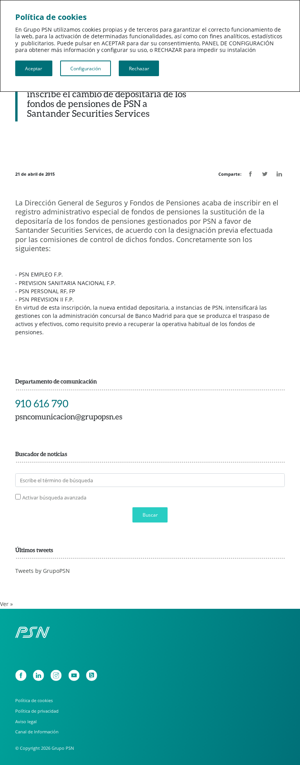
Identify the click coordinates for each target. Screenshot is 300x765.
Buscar (150, 515)
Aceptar (33, 68)
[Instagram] (56, 675)
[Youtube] (74, 675)
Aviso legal (26, 721)
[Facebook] (21, 675)
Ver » (6, 604)
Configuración (85, 68)
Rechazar (139, 68)
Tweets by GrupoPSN (42, 570)
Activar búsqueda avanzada (54, 497)
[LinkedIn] (38, 675)
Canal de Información (37, 732)
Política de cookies (34, 700)
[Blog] (91, 675)
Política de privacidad (37, 711)
